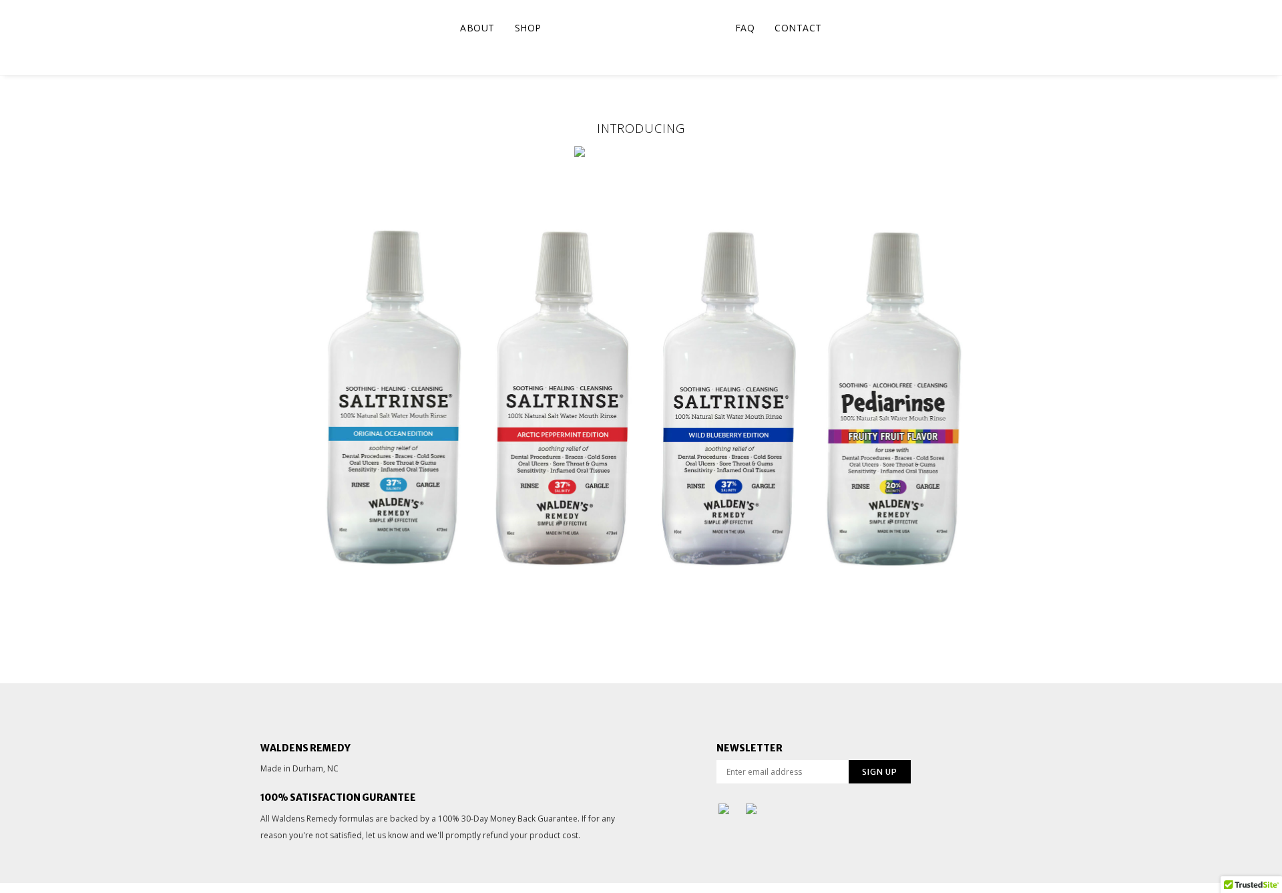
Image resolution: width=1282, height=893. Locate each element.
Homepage (638, 27)
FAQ (745, 27)
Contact (798, 27)
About (477, 27)
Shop (528, 27)
